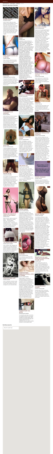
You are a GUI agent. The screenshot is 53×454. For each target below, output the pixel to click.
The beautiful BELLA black (10, 242)
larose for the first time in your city (41, 74)
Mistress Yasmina (39, 214)
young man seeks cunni (9, 278)
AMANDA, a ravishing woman (24, 137)
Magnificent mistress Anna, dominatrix (42, 133)
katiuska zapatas (23, 209)
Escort (21, 38)
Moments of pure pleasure (26, 95)
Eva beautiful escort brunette (40, 286)
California (18, 3)
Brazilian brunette (7, 19)
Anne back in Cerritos (40, 27)
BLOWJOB (21, 254)
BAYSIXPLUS (5, 1)
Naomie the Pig (7, 173)
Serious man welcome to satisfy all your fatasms (9, 214)
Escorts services (6, 3)
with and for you (23, 165)
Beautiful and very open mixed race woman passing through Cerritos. (42, 258)
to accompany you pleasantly (8, 112)
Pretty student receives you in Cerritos (10, 56)
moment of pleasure (40, 177)
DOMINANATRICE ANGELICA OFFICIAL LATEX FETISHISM (26, 274)
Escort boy (6, 75)
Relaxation (37, 102)
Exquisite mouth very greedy (24, 311)
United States (12, 3)
